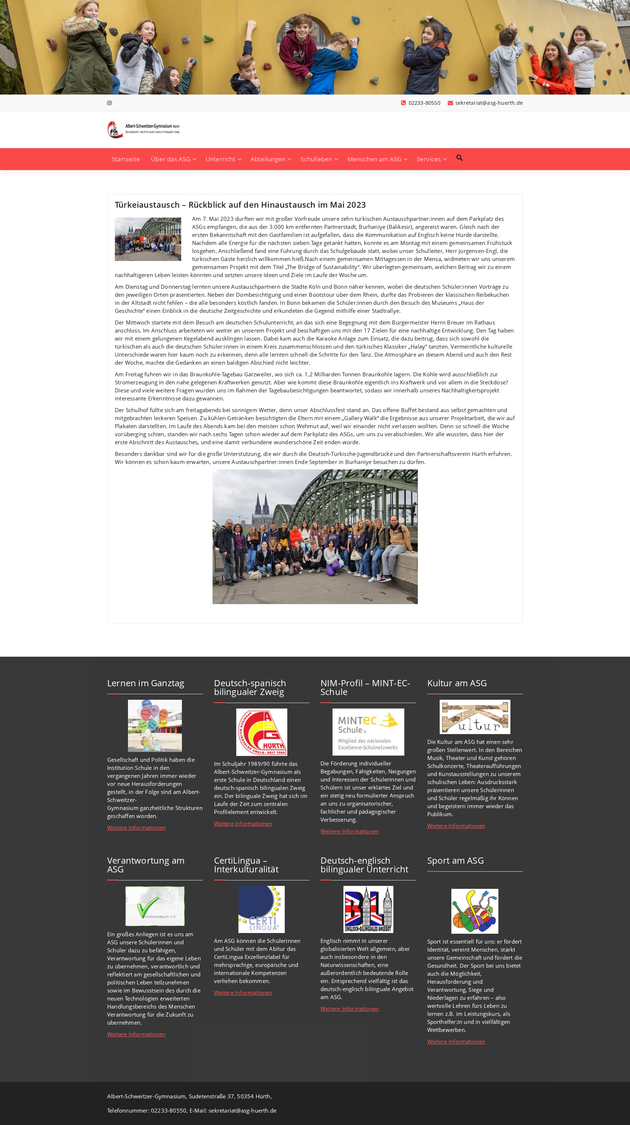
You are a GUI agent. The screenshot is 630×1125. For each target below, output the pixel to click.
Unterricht (221, 159)
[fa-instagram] (109, 102)
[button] (459, 157)
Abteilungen (267, 159)
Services (429, 159)
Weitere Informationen (136, 827)
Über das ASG (170, 159)
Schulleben (316, 159)
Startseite (126, 159)
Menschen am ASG (374, 159)
